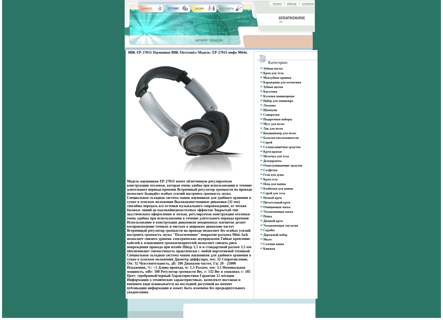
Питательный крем (276, 202)
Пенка (267, 216)
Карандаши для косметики (282, 82)
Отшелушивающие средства (282, 165)
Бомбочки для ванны (278, 188)
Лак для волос (273, 128)
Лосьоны (269, 105)
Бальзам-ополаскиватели (281, 138)
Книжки (269, 248)
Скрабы (269, 230)
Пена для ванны (274, 184)
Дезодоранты (272, 161)
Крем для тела (273, 73)
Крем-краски (272, 151)
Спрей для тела (274, 193)
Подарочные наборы (277, 119)
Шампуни (270, 110)
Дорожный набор (275, 235)
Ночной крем (272, 198)
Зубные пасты (273, 68)
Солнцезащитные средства (281, 147)
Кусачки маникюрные (279, 96)
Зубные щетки (273, 87)
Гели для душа (273, 175)
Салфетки (270, 170)
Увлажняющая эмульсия (280, 225)
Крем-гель (270, 179)
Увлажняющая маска (278, 212)
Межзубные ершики (277, 78)
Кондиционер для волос (279, 133)
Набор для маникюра (278, 101)
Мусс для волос (274, 124)
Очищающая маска (276, 207)
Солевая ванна (273, 244)
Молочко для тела (276, 156)
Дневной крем (273, 221)
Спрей (267, 142)
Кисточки (270, 91)
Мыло (267, 239)
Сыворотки (271, 115)
